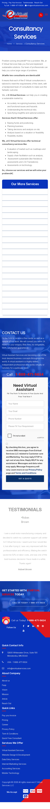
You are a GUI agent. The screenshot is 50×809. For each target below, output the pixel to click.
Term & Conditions (10, 730)
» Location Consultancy (14, 222)
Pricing (4, 3)
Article (4, 695)
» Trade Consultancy (13, 306)
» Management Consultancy (16, 228)
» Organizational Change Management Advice (24, 252)
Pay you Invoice (9, 711)
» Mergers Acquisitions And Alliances (20, 234)
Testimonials (28, 3)
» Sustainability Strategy (14, 300)
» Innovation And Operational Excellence (22, 215)
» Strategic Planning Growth (16, 294)
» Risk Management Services (17, 270)
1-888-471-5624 (16, 5)
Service (19, 44)
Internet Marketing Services (14, 760)
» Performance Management (16, 258)
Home (9, 44)
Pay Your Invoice (15, 3)
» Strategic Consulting (13, 282)
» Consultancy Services (14, 203)
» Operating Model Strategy (16, 246)
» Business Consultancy (14, 191)
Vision (4, 686)
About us (6, 677)
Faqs (4, 681)
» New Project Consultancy (16, 240)
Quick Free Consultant (11, 734)
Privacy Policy (35, 470)
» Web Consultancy (12, 312)
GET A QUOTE (25, 478)
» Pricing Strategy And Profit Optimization (22, 264)
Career (5, 721)
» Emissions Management (15, 209)
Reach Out (38, 3)
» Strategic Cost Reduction (16, 288)
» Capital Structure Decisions (16, 198)
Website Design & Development (16, 751)
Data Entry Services (10, 755)
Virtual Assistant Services (13, 746)
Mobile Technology (10, 769)
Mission (5, 690)
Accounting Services (11, 764)
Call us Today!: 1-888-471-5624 (28, 599)
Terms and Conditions (25, 473)
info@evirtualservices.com (37, 5)
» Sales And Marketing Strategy (18, 276)
